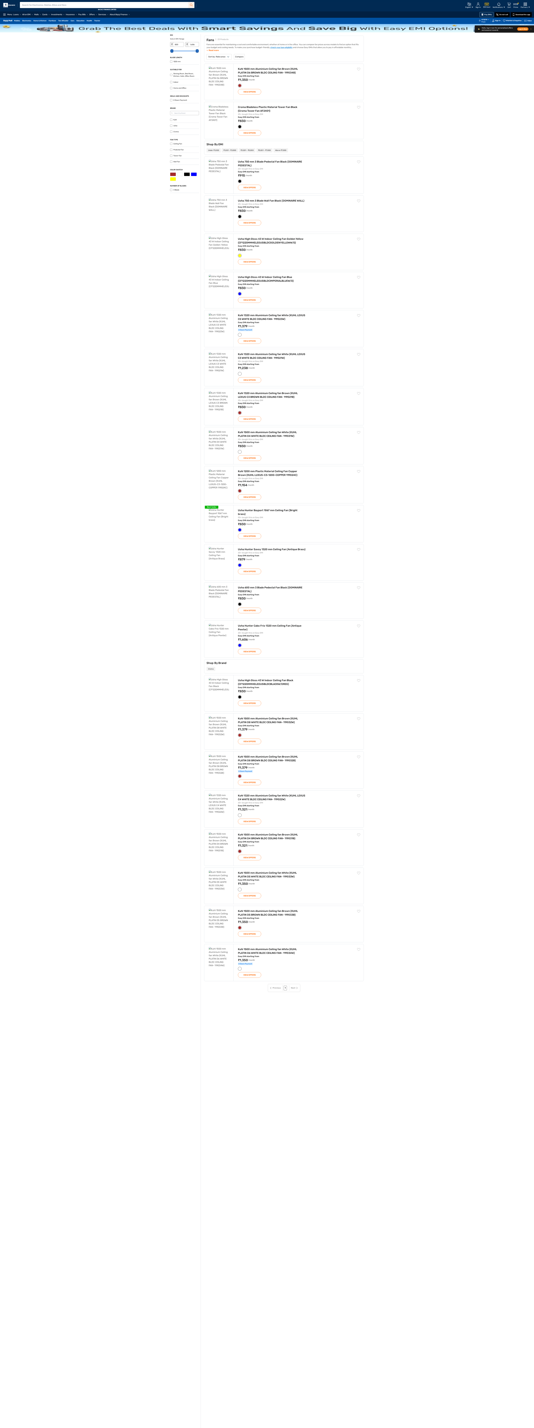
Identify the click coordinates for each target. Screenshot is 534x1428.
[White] (180, 174)
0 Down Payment (180, 100)
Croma (176, 132)
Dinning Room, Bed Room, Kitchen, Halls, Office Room (183, 75)
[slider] (172, 51)
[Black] (187, 174)
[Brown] (173, 174)
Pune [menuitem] (483, 22)
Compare (239, 57)
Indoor (175, 82)
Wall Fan (176, 162)
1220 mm (177, 62)
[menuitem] (485, 20)
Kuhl (175, 120)
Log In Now (522, 29)
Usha (175, 126)
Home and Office (179, 88)
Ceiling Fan (177, 144)
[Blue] (194, 174)
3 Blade (176, 190)
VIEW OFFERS (249, 92)
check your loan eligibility (281, 47)
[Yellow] (173, 179)
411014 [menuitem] (484, 20)
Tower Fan (177, 156)
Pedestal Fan (178, 150)
